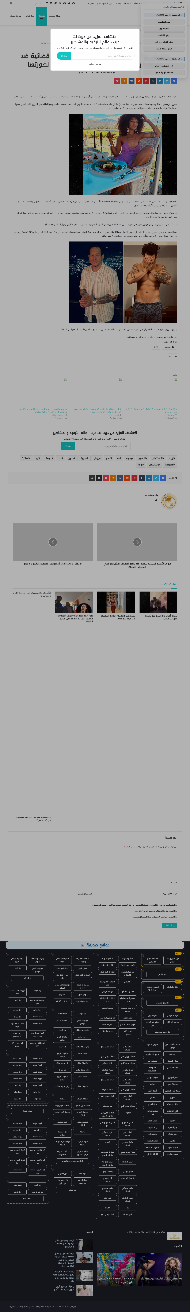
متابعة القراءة (95, 64)
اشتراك (64, 55)
